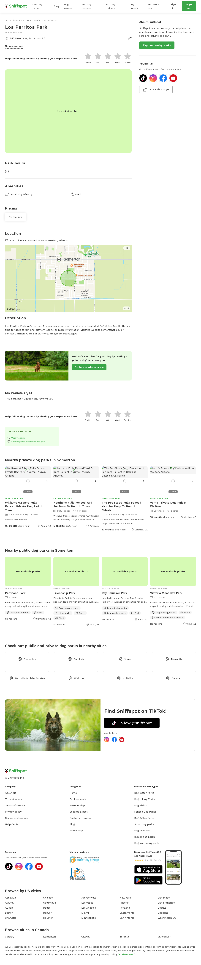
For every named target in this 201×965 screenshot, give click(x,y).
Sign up (189, 6)
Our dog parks (37, 6)
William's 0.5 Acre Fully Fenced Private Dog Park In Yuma (24, 506)
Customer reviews (81, 817)
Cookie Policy (45, 954)
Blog (56, 6)
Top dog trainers (110, 6)
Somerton (30, 659)
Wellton (79, 678)
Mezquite (177, 659)
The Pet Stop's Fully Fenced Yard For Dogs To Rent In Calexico (121, 506)
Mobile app (76, 830)
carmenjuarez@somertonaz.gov (28, 441)
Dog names (68, 6)
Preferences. (126, 954)
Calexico (177, 678)
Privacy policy (13, 811)
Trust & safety (13, 799)
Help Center (12, 824)
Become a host (153, 6)
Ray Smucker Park (114, 593)
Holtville (128, 678)
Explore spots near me (89, 367)
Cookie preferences (16, 817)
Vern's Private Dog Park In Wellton (168, 504)
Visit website (18, 438)
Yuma (128, 659)
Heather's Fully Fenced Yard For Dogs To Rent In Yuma (72, 504)
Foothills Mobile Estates (30, 678)
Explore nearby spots (157, 45)
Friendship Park (64, 593)
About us (10, 792)
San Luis (79, 659)
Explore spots (78, 799)
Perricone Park (15, 593)
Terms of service (15, 805)
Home (73, 792)
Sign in (173, 6)
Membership (77, 805)
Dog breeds (134, 6)
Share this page (159, 89)
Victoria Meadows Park (166, 593)
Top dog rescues (86, 6)
